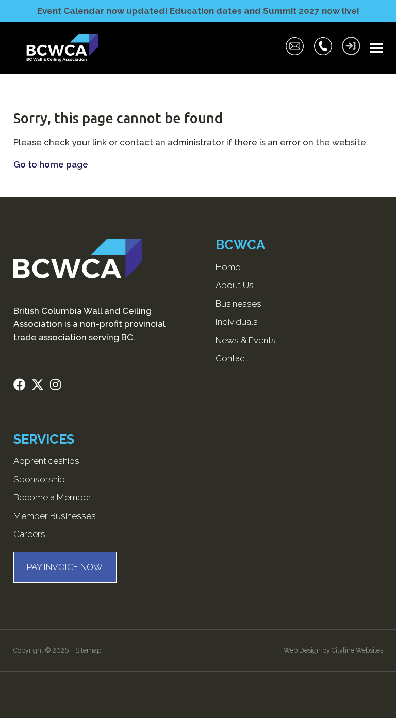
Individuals (237, 321)
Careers (29, 534)
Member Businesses (54, 516)
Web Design (302, 650)
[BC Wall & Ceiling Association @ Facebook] (22, 386)
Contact (232, 358)
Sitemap (88, 650)
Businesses (238, 303)
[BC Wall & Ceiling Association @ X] (40, 386)
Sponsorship (39, 479)
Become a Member (52, 497)
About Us (235, 285)
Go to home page (50, 164)
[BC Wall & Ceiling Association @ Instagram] (58, 386)
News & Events (246, 340)
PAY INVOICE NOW (65, 567)
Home (228, 267)
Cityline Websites (357, 650)
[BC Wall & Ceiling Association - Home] (62, 48)
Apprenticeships (46, 461)
